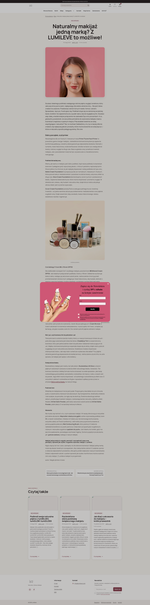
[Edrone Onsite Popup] (75, 302)
